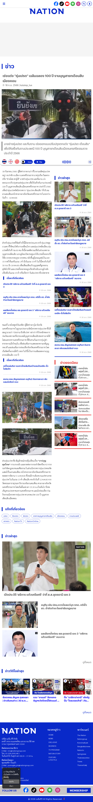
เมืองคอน (61, 516)
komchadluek (82, 742)
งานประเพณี (74, 516)
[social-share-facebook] (56, 4)
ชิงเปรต (15, 516)
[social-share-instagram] (78, 4)
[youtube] (41, 792)
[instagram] (57, 792)
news (51, 738)
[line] (49, 792)
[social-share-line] (73, 4)
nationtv (80, 750)
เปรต (5, 516)
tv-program (54, 750)
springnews (81, 754)
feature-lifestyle (53, 758)
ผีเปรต (25, 516)
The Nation (81, 735)
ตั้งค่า (11, 786)
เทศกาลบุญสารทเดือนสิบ (42, 516)
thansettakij (82, 765)
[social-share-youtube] (67, 4)
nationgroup (82, 739)
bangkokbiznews (83, 746)
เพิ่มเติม (6, 777)
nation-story (54, 753)
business (52, 746)
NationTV (18, 521)
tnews (79, 761)
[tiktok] (33, 792)
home (51, 735)
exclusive (53, 742)
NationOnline (32, 521)
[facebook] (25, 792)
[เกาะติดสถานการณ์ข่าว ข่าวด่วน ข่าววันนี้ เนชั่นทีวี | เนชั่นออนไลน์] (46, 11)
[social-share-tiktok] (61, 4)
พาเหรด (6, 521)
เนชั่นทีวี (39, 799)
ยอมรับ (11, 781)
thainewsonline (83, 757)
